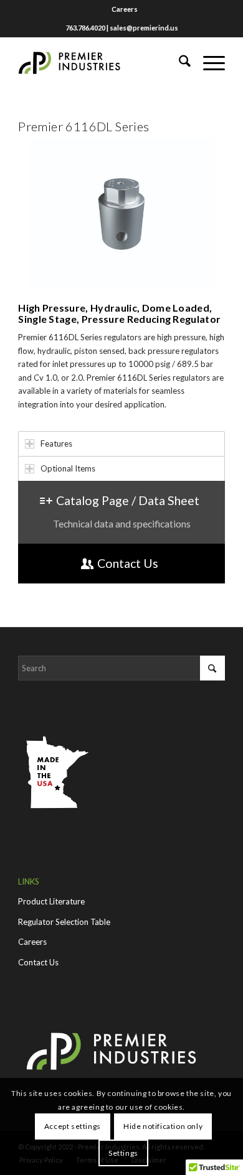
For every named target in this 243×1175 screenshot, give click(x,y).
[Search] (178, 63)
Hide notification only (162, 1126)
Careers (125, 9)
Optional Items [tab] (67, 468)
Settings (123, 1153)
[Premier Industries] (100, 63)
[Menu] (208, 63)
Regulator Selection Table (64, 922)
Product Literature (51, 901)
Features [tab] (56, 443)
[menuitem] (124, 9)
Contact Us (38, 962)
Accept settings (72, 1126)
